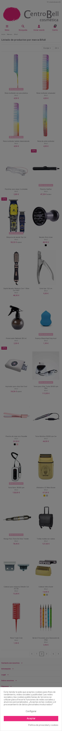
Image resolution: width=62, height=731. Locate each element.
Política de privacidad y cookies (43, 725)
